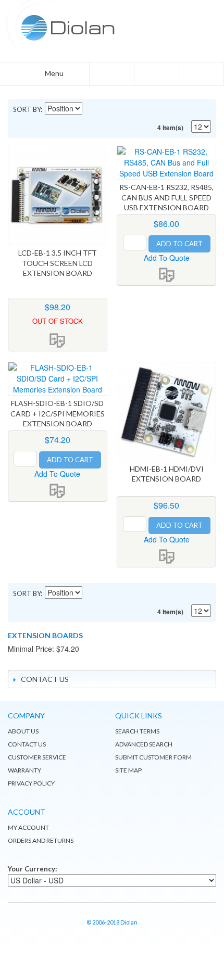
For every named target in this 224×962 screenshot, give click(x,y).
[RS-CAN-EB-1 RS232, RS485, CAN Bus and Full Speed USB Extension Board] (166, 163)
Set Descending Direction (91, 109)
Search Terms (137, 731)
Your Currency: (32, 869)
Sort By (27, 109)
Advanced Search (143, 744)
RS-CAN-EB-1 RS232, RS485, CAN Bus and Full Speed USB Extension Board (166, 197)
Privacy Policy (31, 783)
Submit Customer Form (153, 757)
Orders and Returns (40, 840)
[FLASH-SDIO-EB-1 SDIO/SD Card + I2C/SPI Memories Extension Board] (57, 379)
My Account (28, 827)
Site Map (128, 770)
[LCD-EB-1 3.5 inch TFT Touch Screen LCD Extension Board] (57, 195)
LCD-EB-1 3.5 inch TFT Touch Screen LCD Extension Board (57, 262)
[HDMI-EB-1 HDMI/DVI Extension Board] (166, 411)
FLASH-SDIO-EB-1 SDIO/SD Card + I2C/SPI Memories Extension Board (57, 413)
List (185, 109)
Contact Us (27, 744)
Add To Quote (167, 257)
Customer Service (37, 757)
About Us (23, 731)
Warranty (24, 770)
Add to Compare (57, 340)
